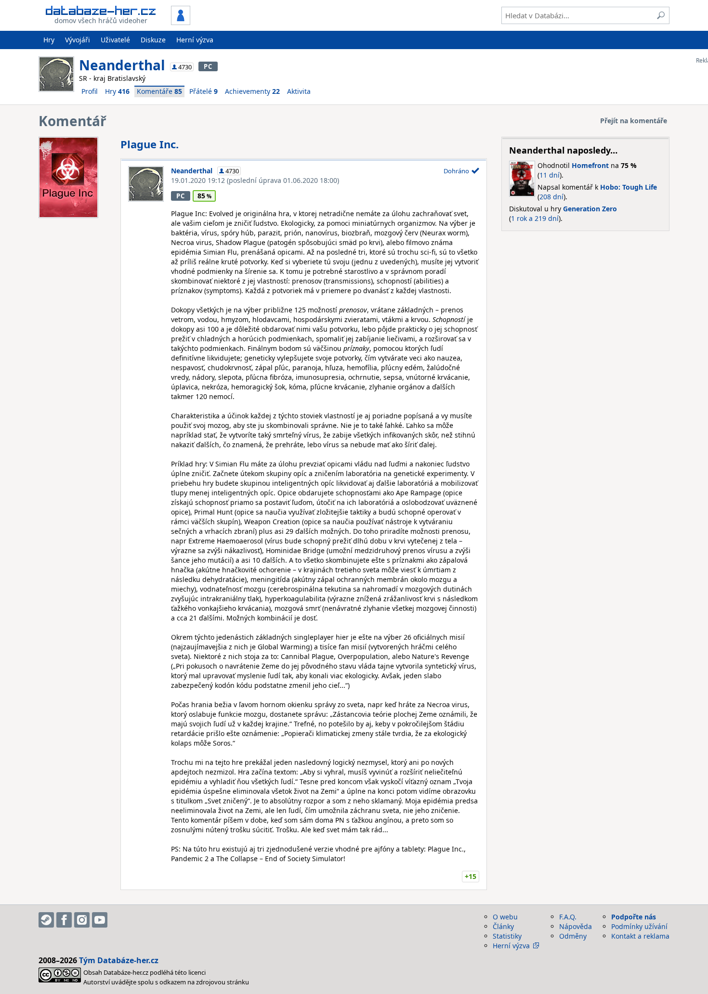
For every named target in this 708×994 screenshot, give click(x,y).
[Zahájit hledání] (661, 15)
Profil (89, 91)
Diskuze (153, 39)
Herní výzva (194, 39)
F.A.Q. (568, 916)
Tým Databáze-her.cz (118, 960)
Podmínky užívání (639, 926)
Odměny (573, 936)
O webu (505, 916)
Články (503, 926)
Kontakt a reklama (640, 936)
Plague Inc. (149, 144)
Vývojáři (77, 39)
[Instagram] (82, 920)
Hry (48, 39)
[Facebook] (64, 920)
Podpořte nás (633, 916)
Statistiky (507, 936)
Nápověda (575, 926)
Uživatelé (115, 39)
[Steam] (46, 920)
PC (208, 66)
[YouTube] (99, 920)
